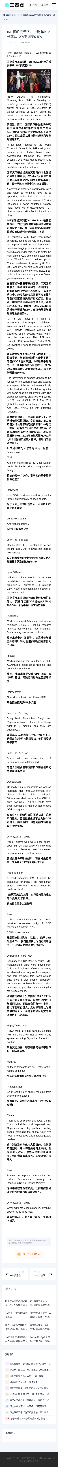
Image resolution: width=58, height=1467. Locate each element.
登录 (34, 5)
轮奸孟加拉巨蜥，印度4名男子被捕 (26, 1376)
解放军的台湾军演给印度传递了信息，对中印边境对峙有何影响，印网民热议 (32, 1418)
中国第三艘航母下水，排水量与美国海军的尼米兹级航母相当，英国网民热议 (31, 1370)
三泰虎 (17, 1241)
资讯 (13, 15)
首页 (8, 15)
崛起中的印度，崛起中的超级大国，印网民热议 (31, 1388)
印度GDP (22, 369)
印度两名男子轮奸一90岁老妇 (24, 1382)
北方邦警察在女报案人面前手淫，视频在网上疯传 (31, 1364)
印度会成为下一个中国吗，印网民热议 (28, 1406)
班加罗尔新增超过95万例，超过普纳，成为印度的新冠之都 (31, 1394)
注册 (46, 5)
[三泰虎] (14, 6)
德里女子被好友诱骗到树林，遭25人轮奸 (29, 1400)
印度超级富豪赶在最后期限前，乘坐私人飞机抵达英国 (31, 1412)
